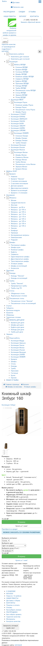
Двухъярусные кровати (19, 188)
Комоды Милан (21, 159)
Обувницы (10, 315)
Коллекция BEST (17, 99)
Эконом (14, 228)
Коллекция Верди (17, 340)
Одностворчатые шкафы (20, 256)
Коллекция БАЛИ (17, 123)
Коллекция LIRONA (18, 130)
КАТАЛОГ (22, 16)
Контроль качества (13, 621)
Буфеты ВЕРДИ (21, 81)
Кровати (13, 174)
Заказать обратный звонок (30, 22)
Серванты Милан (21, 157)
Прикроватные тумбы (19, 286)
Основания (10, 195)
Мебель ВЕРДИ (20, 64)
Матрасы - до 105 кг (18, 212)
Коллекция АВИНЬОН (19, 119)
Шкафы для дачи (17, 325)
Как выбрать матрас (13, 609)
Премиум (14, 232)
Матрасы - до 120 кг (18, 219)
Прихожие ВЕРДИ (22, 83)
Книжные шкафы (17, 249)
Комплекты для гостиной (20, 59)
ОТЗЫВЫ (32, 11)
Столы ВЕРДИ (20, 92)
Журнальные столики (19, 295)
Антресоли (15, 268)
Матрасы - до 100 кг (18, 209)
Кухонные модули (13, 310)
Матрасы (13, 197)
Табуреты (10, 308)
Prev (25, 578)
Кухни (13, 375)
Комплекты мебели (17, 54)
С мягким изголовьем (19, 181)
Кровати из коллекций (19, 190)
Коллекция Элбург (8, 405)
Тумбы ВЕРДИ (20, 88)
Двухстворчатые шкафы (20, 259)
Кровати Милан (21, 169)
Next (30, 578)
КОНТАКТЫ (34, 16)
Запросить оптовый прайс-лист (10, 626)
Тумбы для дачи (17, 332)
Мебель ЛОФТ (11, 171)
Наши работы (15, 338)
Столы (12, 290)
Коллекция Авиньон (18, 343)
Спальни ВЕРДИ (21, 67)
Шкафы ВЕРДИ (21, 74)
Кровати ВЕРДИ (21, 69)
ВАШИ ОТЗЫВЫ (12, 380)
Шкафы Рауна (20, 112)
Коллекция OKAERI (21, 133)
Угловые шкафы (17, 263)
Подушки (14, 239)
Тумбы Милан (20, 162)
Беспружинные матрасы (20, 235)
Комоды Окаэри (21, 140)
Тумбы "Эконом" (17, 283)
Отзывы (9, 607)
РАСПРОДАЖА (11, 612)
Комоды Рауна (20, 107)
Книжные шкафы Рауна (24, 105)
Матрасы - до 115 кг (18, 216)
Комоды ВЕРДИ (21, 85)
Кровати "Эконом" (17, 179)
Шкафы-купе (15, 247)
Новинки (14, 176)
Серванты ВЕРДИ (22, 79)
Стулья (9, 305)
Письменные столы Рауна (25, 109)
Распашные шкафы (18, 245)
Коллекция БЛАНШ (18, 116)
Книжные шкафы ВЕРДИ (24, 76)
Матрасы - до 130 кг (18, 223)
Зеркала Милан (21, 166)
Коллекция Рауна (20, 102)
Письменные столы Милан (25, 164)
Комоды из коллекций (19, 278)
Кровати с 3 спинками (19, 192)
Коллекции (14, 61)
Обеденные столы (18, 293)
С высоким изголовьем (19, 183)
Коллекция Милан (21, 152)
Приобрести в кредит (10, 529)
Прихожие (10, 270)
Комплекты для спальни (20, 56)
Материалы (10, 619)
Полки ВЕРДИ (20, 97)
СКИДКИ (22, 11)
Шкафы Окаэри (21, 138)
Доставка (15, 2)
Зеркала (9, 334)
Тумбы (12, 281)
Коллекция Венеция (18, 145)
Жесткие (14, 205)
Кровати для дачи (17, 322)
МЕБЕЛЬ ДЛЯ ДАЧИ (17, 320)
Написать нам (18, 7)
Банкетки (9, 312)
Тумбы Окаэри (20, 142)
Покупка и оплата (12, 605)
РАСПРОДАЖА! (9, 11)
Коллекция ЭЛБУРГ (18, 126)
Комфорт (14, 230)
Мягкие (13, 200)
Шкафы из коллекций (19, 266)
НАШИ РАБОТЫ (10, 16)
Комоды (12, 273)
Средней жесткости (18, 202)
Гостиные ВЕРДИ (21, 72)
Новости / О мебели (13, 596)
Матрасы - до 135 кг (18, 226)
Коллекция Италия (18, 147)
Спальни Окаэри (21, 136)
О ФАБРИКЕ (10, 591)
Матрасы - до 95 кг (18, 207)
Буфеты (14, 252)
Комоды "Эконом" (17, 276)
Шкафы (12, 242)
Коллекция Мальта (18, 149)
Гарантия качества (13, 616)
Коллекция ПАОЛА (18, 121)
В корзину (21, 522)
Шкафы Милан (21, 155)
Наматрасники (16, 237)
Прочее (14, 377)
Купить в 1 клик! (21, 526)
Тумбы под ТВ (16, 288)
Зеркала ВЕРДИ (21, 95)
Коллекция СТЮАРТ (18, 114)
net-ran (18, 645)
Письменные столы (17, 298)
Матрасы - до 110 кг (18, 214)
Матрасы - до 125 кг (18, 221)
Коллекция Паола (17, 345)
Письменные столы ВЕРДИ (25, 90)
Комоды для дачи (17, 329)
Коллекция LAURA (18, 128)
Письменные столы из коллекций (23, 303)
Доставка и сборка (13, 600)
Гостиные (14, 373)
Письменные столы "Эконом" (22, 301)
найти (5, 41)
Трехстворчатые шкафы (20, 261)
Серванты (14, 254)
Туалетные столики (13, 317)
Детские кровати (17, 186)
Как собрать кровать (13, 614)
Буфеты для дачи (17, 327)
